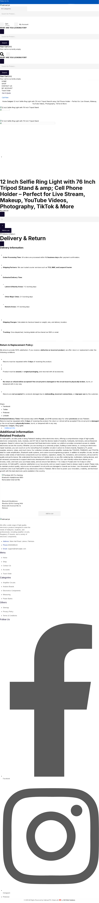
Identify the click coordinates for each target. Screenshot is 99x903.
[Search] (2, 20)
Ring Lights (19, 426)
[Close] (2, 31)
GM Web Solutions (69, 900)
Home (4, 101)
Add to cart (5, 230)
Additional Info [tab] (9, 428)
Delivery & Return (8, 234)
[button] (2, 404)
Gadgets (10, 101)
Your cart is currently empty (10, 49)
